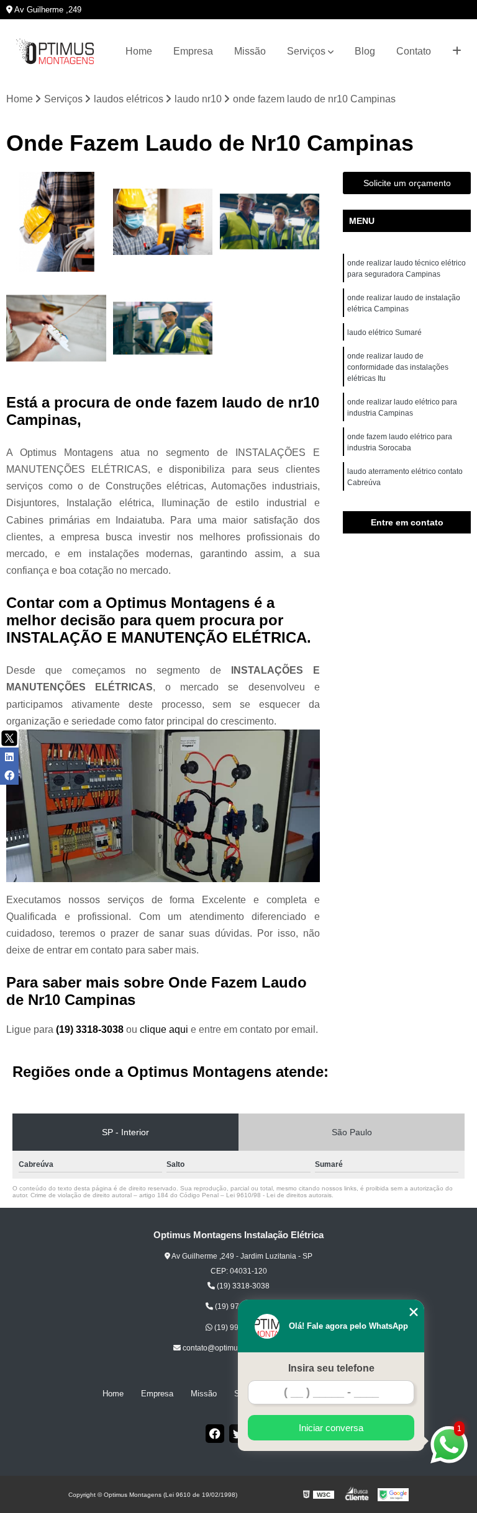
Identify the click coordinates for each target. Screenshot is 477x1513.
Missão (250, 51)
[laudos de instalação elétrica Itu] (56, 222)
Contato (413, 51)
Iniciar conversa (331, 1427)
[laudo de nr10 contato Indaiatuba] (56, 328)
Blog (365, 51)
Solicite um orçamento (407, 183)
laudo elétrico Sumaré (384, 332)
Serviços (306, 51)
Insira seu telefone (331, 1368)
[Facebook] (215, 1433)
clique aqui (164, 1029)
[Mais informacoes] (457, 51)
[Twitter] (9, 738)
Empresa (193, 51)
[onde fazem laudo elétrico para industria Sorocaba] (269, 222)
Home (138, 51)
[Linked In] (9, 757)
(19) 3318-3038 (91, 1029)
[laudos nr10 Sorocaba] (163, 222)
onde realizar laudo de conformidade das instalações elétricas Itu (397, 367)
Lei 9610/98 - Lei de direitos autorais (279, 1195)
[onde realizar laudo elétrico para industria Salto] (163, 328)
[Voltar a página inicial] (55, 51)
